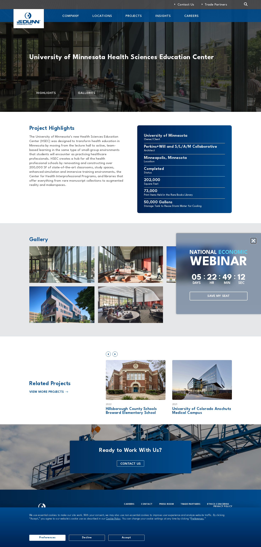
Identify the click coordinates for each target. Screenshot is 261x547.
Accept (126, 537)
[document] (130, 273)
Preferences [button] (197, 519)
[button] (253, 240)
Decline (87, 537)
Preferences (47, 537)
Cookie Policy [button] (113, 519)
